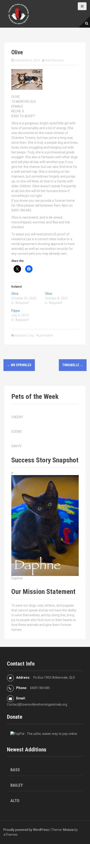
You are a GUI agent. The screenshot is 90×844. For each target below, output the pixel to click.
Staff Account (54, 60)
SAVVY (16, 446)
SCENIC (16, 431)
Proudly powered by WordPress (26, 830)
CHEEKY (17, 417)
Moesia (68, 830)
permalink (46, 335)
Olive (14, 293)
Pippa (15, 310)
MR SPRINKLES (19, 365)
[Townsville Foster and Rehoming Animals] (18, 13)
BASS (15, 769)
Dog (31, 335)
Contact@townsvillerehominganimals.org (37, 704)
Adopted (21, 335)
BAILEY (16, 785)
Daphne (17, 578)
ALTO (14, 800)
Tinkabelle (72, 365)
